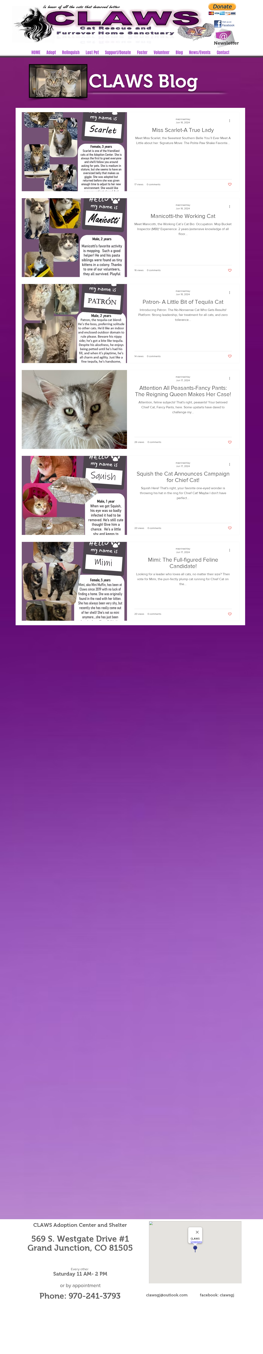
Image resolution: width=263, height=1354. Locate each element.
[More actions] (231, 120)
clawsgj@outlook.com (167, 1295)
